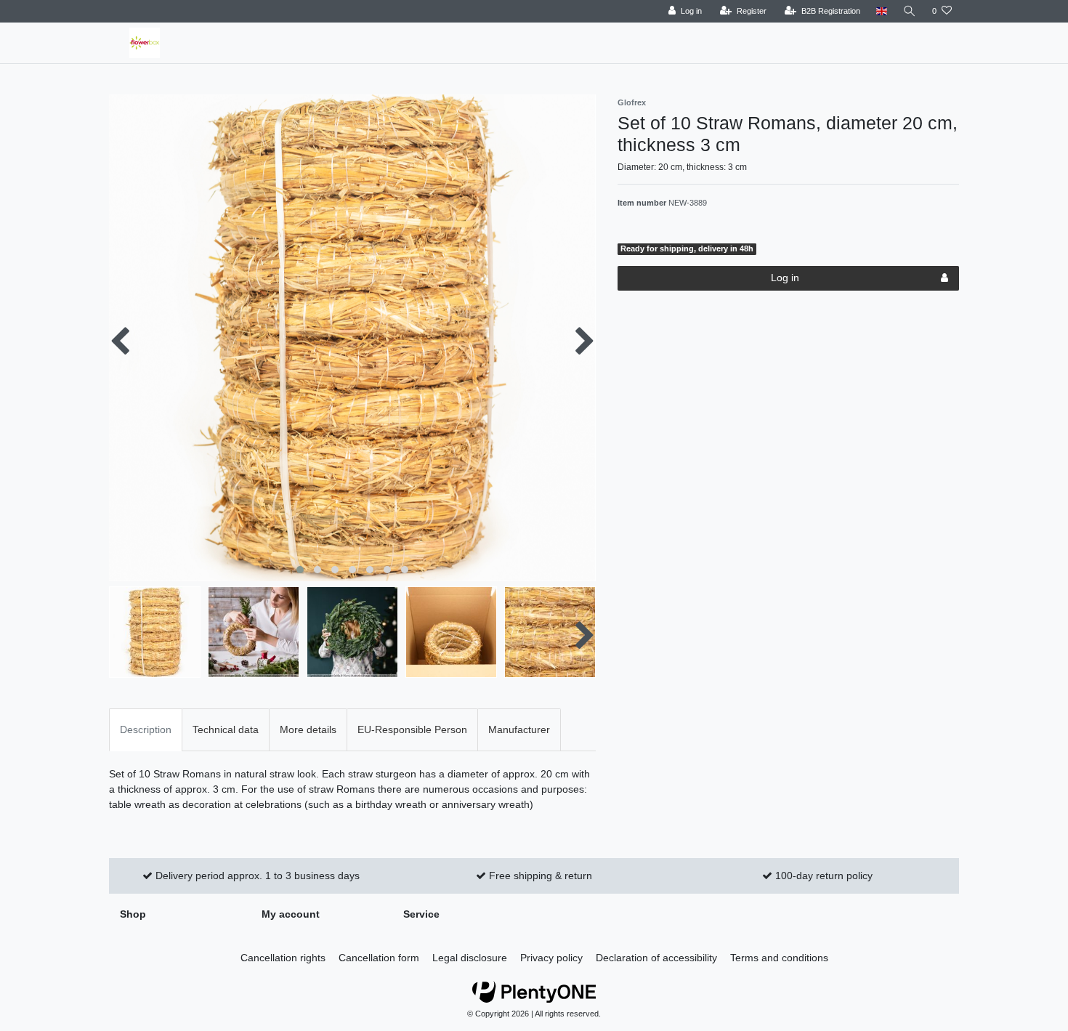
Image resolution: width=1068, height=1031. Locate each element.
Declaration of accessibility (656, 957)
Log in (785, 277)
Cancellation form (379, 957)
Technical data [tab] (226, 729)
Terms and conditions (779, 957)
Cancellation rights (282, 957)
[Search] (909, 11)
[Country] (881, 11)
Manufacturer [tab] (519, 729)
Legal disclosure (469, 957)
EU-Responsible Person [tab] (412, 729)
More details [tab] (308, 729)
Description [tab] (145, 729)
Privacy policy (551, 957)
